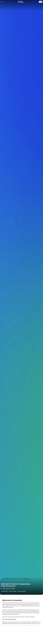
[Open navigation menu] (2, 2)
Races (40, 1)
